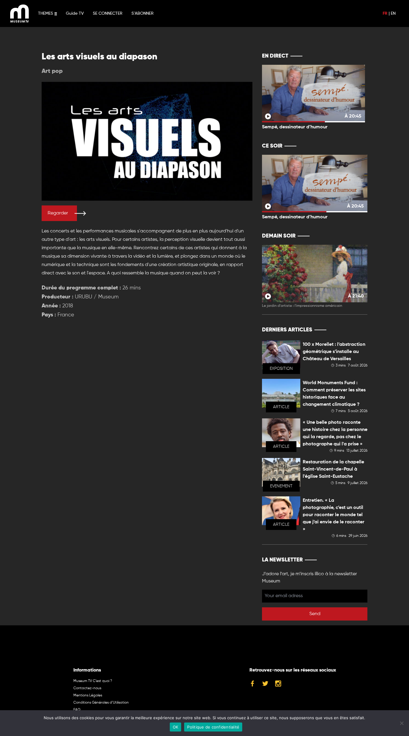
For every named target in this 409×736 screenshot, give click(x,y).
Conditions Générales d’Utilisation (101, 703)
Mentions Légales (87, 695)
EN (393, 13)
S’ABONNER (142, 13)
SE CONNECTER (107, 13)
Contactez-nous (87, 688)
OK (175, 727)
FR (385, 13)
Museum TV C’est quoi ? (92, 681)
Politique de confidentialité (213, 727)
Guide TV (75, 13)
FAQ (77, 710)
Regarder (58, 213)
